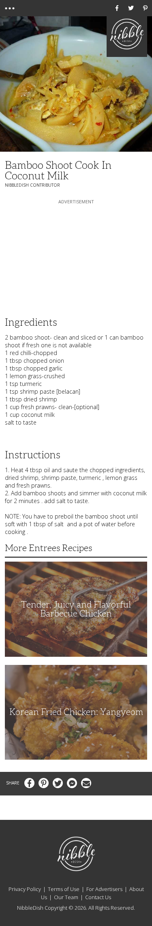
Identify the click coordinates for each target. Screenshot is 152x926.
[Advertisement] (76, 256)
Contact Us (98, 897)
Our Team (66, 897)
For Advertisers (104, 889)
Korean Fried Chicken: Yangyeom (76, 712)
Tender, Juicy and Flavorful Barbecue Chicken (76, 609)
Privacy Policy (25, 889)
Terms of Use (63, 889)
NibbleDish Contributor (32, 185)
